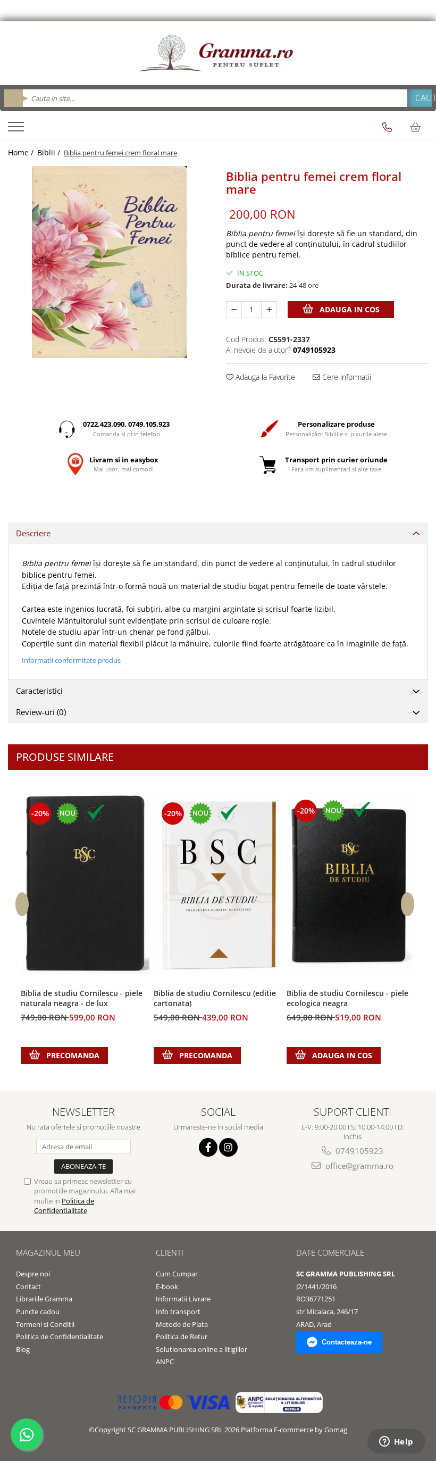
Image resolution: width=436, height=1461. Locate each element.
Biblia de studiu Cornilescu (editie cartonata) (215, 998)
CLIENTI (169, 1252)
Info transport (178, 1311)
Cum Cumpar (177, 1274)
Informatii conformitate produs (71, 660)
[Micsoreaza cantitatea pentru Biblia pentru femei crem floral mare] (234, 309)
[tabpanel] (109, 262)
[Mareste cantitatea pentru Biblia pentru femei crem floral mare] (269, 309)
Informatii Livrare (183, 1299)
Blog (23, 1349)
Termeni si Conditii (45, 1324)
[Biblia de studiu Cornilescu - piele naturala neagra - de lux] (85, 884)
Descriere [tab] (33, 533)
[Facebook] (208, 1147)
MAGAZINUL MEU (48, 1252)
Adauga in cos (348, 309)
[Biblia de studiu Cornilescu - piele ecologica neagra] (351, 884)
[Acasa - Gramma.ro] (218, 53)
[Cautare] (419, 98)
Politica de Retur (181, 1336)
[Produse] (17, 130)
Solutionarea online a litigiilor (201, 1349)
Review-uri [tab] (41, 712)
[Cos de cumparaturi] (415, 127)
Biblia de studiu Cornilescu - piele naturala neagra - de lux (81, 998)
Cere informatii (345, 377)
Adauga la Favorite (264, 377)
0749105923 (358, 1150)
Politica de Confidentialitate (64, 1205)
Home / (22, 152)
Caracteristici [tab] (39, 690)
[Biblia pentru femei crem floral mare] (109, 262)
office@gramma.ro (358, 1165)
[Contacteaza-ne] (387, 127)
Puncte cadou (38, 1311)
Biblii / (49, 152)
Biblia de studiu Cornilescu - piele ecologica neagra (347, 998)
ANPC (165, 1361)
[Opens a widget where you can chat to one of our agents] (396, 1442)
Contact (28, 1286)
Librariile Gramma (44, 1299)
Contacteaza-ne (347, 1342)
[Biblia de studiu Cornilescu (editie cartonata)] (218, 884)
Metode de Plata (182, 1324)
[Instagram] (228, 1147)
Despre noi (33, 1274)
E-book (167, 1286)
